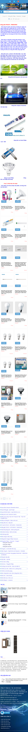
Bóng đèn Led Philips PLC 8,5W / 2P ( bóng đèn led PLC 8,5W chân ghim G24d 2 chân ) (7, 489)
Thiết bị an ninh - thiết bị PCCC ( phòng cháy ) (11, 568)
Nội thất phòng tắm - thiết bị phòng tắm (10, 529)
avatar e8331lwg (6, 663)
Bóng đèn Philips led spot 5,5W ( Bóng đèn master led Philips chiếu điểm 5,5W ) (21, 404)
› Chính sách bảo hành (5, 723)
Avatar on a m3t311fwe (15, 663)
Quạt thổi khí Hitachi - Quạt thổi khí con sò (10, 512)
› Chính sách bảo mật (5, 724)
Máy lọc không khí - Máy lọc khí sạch (9, 520)
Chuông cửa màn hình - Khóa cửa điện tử (10, 566)
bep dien (19, 670)
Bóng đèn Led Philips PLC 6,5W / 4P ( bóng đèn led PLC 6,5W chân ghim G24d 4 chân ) (21, 461)
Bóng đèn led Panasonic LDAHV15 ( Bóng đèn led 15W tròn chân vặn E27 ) (6, 376)
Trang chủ (4, 16)
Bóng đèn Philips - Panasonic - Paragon (10, 541)
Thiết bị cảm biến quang (6, 571)
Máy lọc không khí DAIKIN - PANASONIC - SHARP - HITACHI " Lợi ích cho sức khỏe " (17, 588)
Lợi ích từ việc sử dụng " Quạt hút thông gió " (17, 604)
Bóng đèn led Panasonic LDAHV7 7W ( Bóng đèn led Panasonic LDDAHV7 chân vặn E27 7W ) (20, 348)
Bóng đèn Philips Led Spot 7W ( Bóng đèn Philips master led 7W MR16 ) (6, 432)
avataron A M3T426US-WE (5, 667)
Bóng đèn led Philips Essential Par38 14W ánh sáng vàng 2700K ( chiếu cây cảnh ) (20, 208)
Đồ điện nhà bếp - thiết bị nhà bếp (9, 532)
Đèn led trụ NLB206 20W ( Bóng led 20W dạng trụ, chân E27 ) (20, 432)
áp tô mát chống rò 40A (22, 660)
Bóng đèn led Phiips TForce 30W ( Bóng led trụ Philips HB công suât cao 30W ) (21, 376)
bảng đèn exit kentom (22, 667)
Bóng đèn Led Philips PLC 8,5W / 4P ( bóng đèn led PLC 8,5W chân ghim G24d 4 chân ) (7, 461)
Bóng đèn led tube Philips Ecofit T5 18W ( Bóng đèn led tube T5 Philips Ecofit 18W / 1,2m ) (6, 292)
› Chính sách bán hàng (5, 719)
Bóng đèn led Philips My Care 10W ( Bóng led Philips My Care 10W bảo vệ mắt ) (7, 207)
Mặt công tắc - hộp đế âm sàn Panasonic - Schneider (13, 551)
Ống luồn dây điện (5, 557)
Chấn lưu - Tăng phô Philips (7, 564)
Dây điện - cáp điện (5, 559)
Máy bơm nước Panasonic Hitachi (8, 514)
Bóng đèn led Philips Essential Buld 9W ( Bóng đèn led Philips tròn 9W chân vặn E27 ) (20, 320)
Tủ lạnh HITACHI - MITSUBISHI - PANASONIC (11, 525)
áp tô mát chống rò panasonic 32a (7, 662)
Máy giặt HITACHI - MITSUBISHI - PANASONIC (11, 527)
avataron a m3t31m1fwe (12, 665)
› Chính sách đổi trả (4, 721)
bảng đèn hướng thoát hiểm (6, 669)
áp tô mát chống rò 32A (12, 660)
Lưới (11, 19)
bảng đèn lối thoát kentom (11, 670)
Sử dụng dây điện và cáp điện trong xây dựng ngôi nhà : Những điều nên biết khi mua (16, 613)
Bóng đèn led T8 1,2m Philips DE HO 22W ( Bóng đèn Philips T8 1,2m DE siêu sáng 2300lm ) (7, 236)
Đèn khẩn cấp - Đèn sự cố (7, 577)
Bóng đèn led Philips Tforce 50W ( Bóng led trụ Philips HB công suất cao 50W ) (6, 404)
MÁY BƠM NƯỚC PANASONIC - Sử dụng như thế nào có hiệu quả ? (17, 620)
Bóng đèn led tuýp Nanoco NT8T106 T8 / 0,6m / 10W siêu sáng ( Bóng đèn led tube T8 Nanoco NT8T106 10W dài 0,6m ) (20, 264)
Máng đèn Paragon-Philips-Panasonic (9, 539)
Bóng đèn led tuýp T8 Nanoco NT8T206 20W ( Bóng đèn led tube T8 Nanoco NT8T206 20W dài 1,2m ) (6, 264)
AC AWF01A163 (3, 660)
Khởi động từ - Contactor (7, 580)
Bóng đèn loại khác (7, 546)
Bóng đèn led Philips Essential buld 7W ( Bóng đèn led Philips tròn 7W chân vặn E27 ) (6, 320)
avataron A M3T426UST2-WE (20, 666)
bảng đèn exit (15, 667)
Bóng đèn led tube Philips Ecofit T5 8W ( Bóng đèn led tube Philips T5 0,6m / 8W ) (21, 291)
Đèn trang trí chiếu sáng (6, 536)
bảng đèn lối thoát (16, 669)
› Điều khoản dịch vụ (4, 728)
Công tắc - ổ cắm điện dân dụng (8, 548)
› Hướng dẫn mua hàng (5, 726)
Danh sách (16, 19)
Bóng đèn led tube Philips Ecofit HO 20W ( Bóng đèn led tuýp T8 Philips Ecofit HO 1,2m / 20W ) (20, 236)
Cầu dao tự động (5, 561)
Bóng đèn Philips (7, 544)
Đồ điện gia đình (5, 534)
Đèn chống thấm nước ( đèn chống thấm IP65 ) (11, 573)
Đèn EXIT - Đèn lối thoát (6, 575)
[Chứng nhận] (5, 713)
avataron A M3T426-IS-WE (8, 666)
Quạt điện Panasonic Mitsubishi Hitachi (10, 507)
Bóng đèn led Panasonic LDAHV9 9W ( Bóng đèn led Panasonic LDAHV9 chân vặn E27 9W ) (7, 348)
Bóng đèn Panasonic (7, 542)
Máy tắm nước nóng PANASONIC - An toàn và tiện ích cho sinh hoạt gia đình (17, 596)
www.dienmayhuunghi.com (11, 697)
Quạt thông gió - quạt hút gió (7, 509)
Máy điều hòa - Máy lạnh (7, 522)
